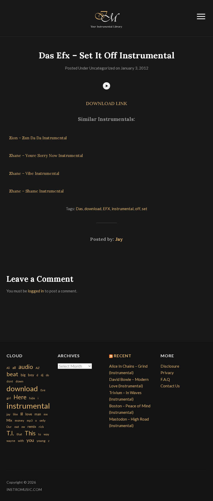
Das (79, 208)
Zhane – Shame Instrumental (36, 191)
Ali (8, 367)
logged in (36, 291)
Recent (122, 355)
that (19, 434)
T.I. (10, 433)
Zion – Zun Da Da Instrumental (38, 137)
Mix (9, 420)
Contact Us (170, 385)
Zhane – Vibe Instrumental (34, 173)
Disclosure (170, 366)
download (92, 208)
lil (22, 413)
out (16, 427)
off (137, 208)
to (39, 434)
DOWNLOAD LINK (106, 103)
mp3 (29, 420)
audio (25, 366)
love (28, 414)
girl (8, 398)
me (46, 414)
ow (23, 426)
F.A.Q (165, 379)
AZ (38, 368)
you (30, 440)
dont (9, 381)
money (19, 420)
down (19, 381)
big (23, 375)
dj (42, 375)
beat (12, 374)
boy (31, 375)
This (30, 433)
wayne (10, 440)
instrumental (123, 208)
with (21, 440)
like (15, 414)
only (42, 420)
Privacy (167, 372)
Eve (43, 390)
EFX (106, 208)
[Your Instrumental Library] (106, 15)
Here (20, 397)
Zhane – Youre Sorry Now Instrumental (46, 155)
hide (32, 398)
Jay (119, 239)
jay (8, 414)
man (38, 414)
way (46, 434)
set (144, 208)
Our (9, 426)
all (14, 367)
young (41, 441)
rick (41, 426)
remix (32, 426)
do (47, 375)
